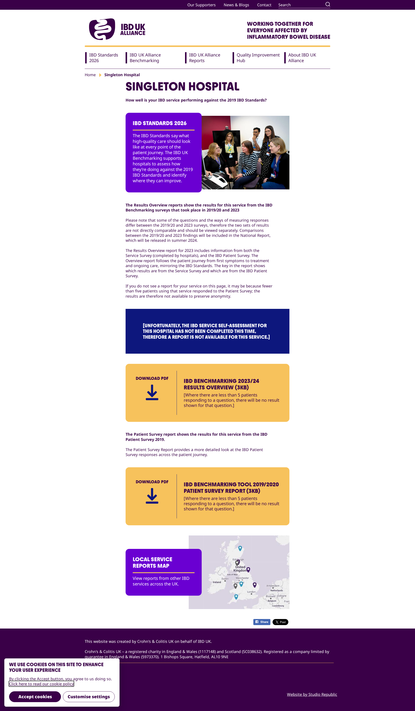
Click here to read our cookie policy (41, 683)
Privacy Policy (97, 686)
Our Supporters (201, 4)
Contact (264, 4)
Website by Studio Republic (312, 694)
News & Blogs (236, 4)
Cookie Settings (99, 694)
